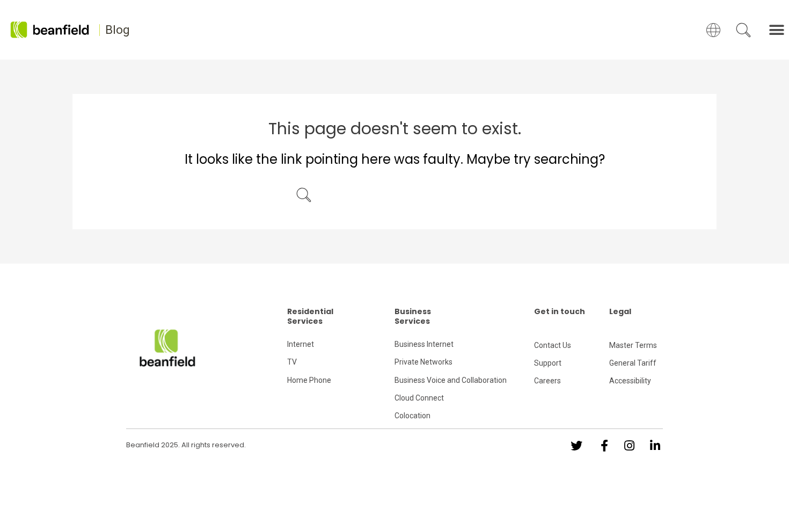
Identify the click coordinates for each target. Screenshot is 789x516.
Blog (117, 30)
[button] (777, 30)
